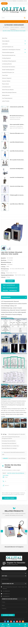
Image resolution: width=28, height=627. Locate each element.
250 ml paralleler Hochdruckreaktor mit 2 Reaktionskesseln (17, 159)
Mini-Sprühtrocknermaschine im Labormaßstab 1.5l (17, 115)
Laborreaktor (5, 43)
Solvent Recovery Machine (8, 89)
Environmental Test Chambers (8, 66)
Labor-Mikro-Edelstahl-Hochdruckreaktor (17, 142)
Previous (2, 531)
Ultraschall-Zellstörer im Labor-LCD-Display (16, 458)
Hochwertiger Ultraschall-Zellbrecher (9, 443)
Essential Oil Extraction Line (8, 72)
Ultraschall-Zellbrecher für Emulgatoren (14, 546)
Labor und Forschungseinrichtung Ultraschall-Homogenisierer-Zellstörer (11, 437)
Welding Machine (6, 95)
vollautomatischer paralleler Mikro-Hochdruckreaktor (17, 106)
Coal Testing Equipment (7, 98)
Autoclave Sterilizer (6, 81)
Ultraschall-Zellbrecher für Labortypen (9, 448)
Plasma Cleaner (5, 83)
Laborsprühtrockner (5, 579)
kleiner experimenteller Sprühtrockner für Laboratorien (17, 124)
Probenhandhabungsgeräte (8, 52)
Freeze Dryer (5, 75)
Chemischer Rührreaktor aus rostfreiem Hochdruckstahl (17, 133)
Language (4, 3)
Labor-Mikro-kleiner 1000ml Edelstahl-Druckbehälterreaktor (17, 203)
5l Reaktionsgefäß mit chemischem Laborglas (17, 195)
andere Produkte (5, 101)
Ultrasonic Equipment (14, 27)
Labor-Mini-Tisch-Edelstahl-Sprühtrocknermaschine (17, 177)
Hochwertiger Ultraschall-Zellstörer (8, 440)
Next (26, 531)
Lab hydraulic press (6, 86)
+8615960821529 (13, 290)
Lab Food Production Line (7, 46)
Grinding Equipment (6, 58)
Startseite (7, 27)
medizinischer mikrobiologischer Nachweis (11, 49)
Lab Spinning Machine (7, 63)
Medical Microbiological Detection (9, 92)
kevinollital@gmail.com (12, 287)
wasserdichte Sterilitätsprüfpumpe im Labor (17, 168)
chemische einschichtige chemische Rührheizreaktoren (17, 186)
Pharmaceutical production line (8, 55)
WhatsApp (10, 280)
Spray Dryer (4, 38)
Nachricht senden (9, 498)
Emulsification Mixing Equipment (9, 61)
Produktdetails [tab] (6, 297)
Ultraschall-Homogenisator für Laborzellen (16, 434)
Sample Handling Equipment (8, 69)
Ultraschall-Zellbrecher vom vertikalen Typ (10, 445)
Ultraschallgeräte (5, 41)
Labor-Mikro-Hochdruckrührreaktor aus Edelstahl (17, 150)
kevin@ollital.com (11, 285)
